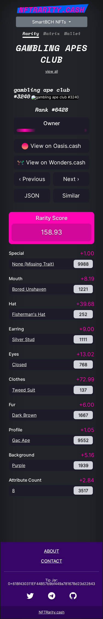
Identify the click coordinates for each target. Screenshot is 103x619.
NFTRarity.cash (52, 612)
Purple (18, 465)
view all (51, 57)
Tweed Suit (23, 390)
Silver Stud (23, 339)
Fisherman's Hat (28, 314)
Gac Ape (21, 440)
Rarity (31, 33)
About (51, 551)
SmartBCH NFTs (49, 22)
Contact (51, 561)
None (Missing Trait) (33, 264)
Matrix (51, 33)
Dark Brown (24, 415)
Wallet (72, 33)
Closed (19, 364)
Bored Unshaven (29, 289)
